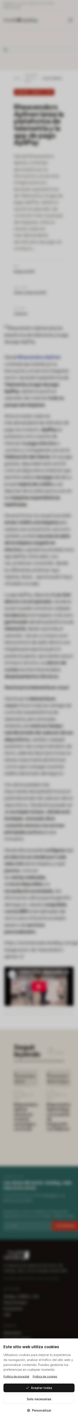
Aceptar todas (41, 1388)
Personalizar (41, 1410)
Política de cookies (45, 1376)
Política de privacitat (16, 1376)
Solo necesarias (39, 1399)
